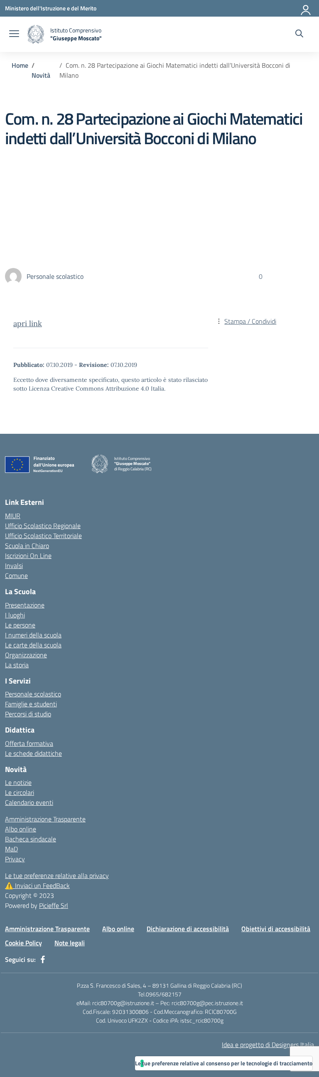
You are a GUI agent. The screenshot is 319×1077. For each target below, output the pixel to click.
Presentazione (24, 605)
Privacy (15, 859)
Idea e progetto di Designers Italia (268, 1045)
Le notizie (18, 782)
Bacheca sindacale (30, 839)
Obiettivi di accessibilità (275, 929)
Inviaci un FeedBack (37, 885)
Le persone (20, 625)
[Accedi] (306, 8)
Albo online (20, 829)
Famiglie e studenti (31, 704)
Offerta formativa (29, 743)
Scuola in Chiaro (27, 546)
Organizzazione (26, 655)
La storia (17, 665)
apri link (27, 323)
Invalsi (14, 565)
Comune (16, 575)
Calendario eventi (29, 802)
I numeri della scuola (33, 635)
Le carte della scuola (33, 645)
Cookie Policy (23, 943)
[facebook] (43, 959)
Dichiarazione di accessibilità (188, 929)
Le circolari (19, 792)
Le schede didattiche (33, 753)
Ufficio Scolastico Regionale (43, 526)
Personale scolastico (33, 694)
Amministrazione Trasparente (45, 819)
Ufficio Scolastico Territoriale (43, 536)
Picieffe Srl (53, 905)
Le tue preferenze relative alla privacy (57, 875)
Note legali (69, 943)
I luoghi (15, 615)
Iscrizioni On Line (28, 556)
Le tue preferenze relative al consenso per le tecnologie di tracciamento (223, 1063)
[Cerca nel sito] (299, 34)
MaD (11, 849)
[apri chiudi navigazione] (14, 34)
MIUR (12, 516)
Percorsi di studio (28, 714)
